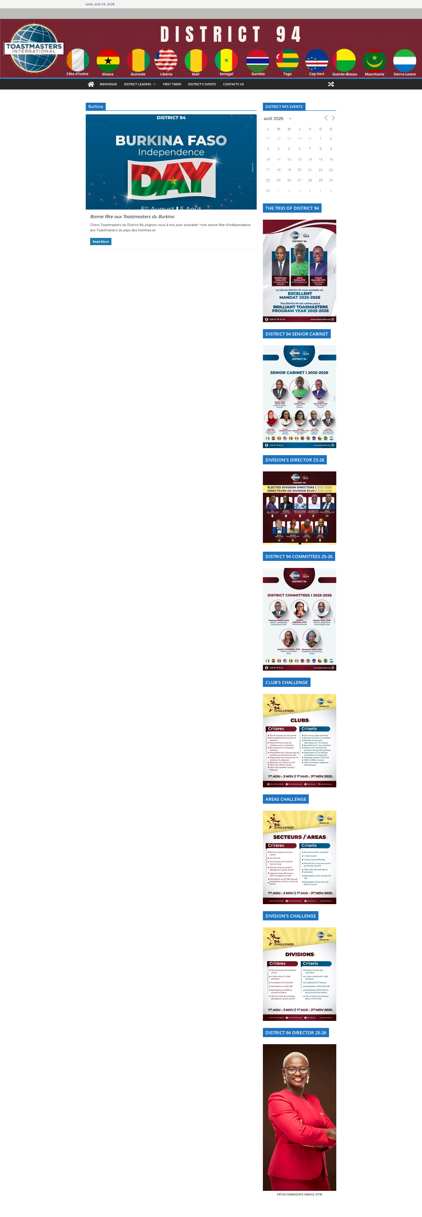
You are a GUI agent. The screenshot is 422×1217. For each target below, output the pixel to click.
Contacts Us (233, 84)
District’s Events (202, 84)
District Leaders (137, 84)
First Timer (172, 84)
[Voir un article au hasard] (331, 84)
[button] (153, 84)
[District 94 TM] (211, 21)
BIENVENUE (108, 84)
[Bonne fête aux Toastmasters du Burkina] (171, 162)
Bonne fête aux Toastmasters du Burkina (132, 216)
